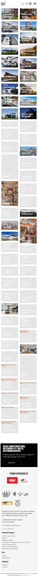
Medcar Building (7, 540)
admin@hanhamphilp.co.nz (12, 525)
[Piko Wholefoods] (9, 193)
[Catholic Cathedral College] (28, 367)
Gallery (4, 556)
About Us (5, 565)
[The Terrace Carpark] (9, 166)
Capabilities (6, 558)
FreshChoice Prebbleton (10, 546)
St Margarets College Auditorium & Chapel (16, 542)
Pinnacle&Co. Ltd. (26, 575)
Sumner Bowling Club (9, 544)
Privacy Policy (28, 573)
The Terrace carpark (9, 536)
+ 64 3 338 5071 (8, 529)
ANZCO (4, 538)
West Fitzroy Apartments (10, 549)
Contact (11, 463)
